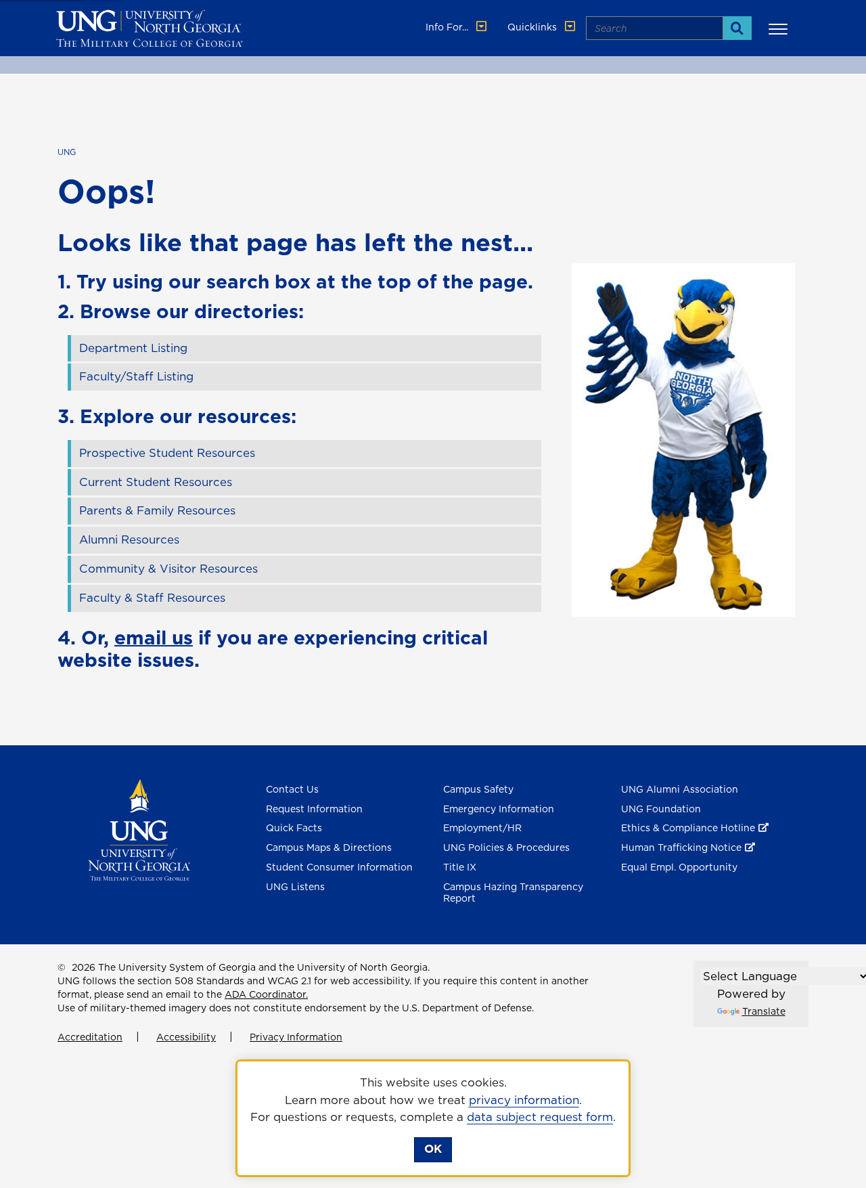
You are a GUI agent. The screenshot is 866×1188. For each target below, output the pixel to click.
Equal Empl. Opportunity (679, 867)
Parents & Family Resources (157, 510)
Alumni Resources (129, 539)
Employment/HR (482, 828)
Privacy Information (296, 1037)
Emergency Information (498, 809)
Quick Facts (294, 828)
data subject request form (540, 1117)
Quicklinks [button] (533, 27)
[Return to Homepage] (139, 828)
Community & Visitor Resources (168, 568)
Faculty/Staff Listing (136, 376)
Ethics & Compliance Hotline (688, 828)
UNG (67, 152)
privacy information (524, 1100)
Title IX (459, 867)
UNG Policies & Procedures (506, 847)
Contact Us (292, 789)
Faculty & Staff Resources (152, 598)
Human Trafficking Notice (681, 847)
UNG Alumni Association (679, 789)
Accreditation (90, 1037)
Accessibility (186, 1037)
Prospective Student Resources (167, 453)
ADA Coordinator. (266, 994)
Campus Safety (478, 789)
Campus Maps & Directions (329, 847)
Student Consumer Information (339, 867)
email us (153, 637)
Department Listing (133, 348)
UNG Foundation (661, 809)
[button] (780, 28)
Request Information (314, 809)
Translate (763, 1011)
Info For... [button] (448, 27)
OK (433, 1149)
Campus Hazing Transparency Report (513, 892)
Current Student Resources (155, 482)
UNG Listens (295, 887)
